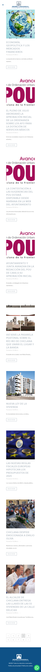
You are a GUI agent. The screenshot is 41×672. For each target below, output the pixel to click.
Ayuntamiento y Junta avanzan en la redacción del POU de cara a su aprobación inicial (20, 269)
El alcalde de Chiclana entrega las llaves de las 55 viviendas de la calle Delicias (20, 603)
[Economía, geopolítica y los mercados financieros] (20, 24)
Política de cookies (27, 666)
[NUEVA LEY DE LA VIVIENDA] (20, 385)
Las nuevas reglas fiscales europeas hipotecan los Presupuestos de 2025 (18, 469)
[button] (37, 668)
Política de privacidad (14, 666)
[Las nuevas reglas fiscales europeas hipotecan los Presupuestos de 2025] (20, 445)
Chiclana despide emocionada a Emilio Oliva (20, 535)
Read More (11, 67)
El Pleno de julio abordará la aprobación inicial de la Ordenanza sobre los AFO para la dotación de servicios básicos (19, 120)
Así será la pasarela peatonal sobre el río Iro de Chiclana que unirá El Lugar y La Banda (20, 341)
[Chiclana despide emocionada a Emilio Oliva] (20, 514)
